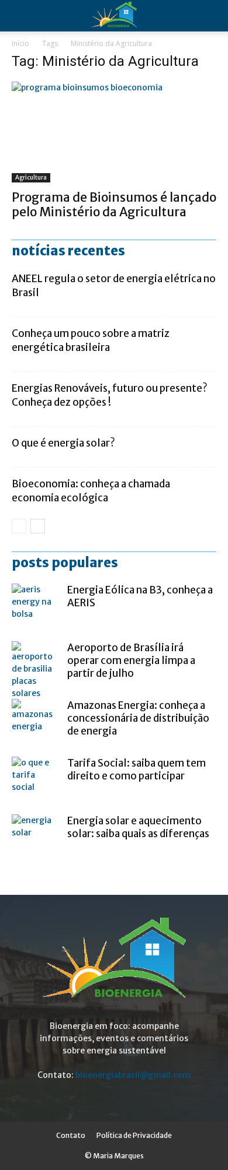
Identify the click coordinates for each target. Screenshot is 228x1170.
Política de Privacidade (134, 1135)
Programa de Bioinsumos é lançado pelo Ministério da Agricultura (114, 204)
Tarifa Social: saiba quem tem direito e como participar (136, 769)
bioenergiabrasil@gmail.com (133, 1075)
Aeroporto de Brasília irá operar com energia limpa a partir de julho (131, 660)
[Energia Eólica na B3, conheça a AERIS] (35, 607)
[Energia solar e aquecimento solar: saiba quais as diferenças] (35, 837)
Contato (70, 1135)
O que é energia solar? (63, 443)
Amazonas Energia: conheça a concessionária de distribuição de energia (138, 718)
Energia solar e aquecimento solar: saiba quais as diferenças (138, 827)
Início (20, 43)
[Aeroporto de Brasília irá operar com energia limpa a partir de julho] (35, 670)
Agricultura (31, 177)
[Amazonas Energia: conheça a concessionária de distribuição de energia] (35, 722)
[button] (211, 15)
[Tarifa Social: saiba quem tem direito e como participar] (35, 780)
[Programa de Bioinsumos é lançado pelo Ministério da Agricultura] (114, 132)
